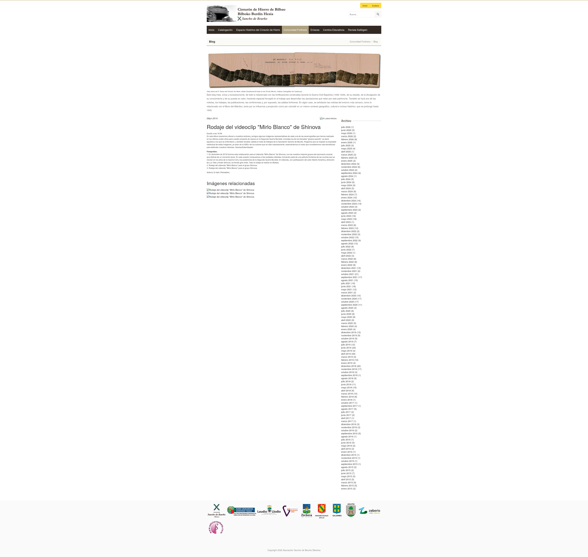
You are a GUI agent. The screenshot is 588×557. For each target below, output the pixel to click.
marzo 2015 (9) (348, 482)
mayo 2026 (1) (348, 133)
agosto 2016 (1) (349, 436)
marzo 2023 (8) (348, 225)
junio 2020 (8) (348, 313)
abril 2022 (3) (347, 255)
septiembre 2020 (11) (351, 304)
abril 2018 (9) (347, 390)
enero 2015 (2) (348, 488)
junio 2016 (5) (348, 442)
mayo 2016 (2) (348, 445)
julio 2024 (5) (347, 179)
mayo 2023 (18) (349, 218)
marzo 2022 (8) (348, 258)
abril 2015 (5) (347, 479)
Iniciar (365, 5)
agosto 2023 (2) (349, 212)
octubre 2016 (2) (349, 430)
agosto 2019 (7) (349, 341)
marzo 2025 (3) (348, 154)
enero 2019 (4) (348, 362)
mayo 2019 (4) (348, 350)
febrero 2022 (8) (349, 261)
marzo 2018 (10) (349, 393)
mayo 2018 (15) (349, 387)
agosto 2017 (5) (349, 408)
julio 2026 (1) (347, 127)
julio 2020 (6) (347, 310)
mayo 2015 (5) (348, 476)
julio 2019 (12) (348, 344)
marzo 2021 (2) (348, 292)
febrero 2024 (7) (349, 194)
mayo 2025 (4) (348, 148)
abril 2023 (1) (347, 222)
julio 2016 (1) (347, 439)
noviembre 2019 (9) (350, 335)
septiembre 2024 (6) (351, 172)
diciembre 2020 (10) (351, 295)
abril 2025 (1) (347, 151)
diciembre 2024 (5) (350, 163)
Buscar (378, 14)
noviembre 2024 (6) (350, 166)
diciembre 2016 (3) (350, 424)
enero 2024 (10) (349, 197)
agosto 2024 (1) (349, 176)
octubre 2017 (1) (349, 402)
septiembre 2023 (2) (351, 209)
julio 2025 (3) (347, 145)
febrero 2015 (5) (349, 485)
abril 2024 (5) (347, 188)
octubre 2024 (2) (349, 169)
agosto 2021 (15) (349, 280)
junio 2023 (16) (348, 215)
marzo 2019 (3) (348, 356)
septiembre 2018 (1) (351, 375)
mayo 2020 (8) (348, 316)
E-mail (216, 172)
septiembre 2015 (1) (351, 464)
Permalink (225, 172)
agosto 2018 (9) (349, 378)
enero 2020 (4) (348, 329)
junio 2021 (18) (348, 286)
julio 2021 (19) (348, 283)
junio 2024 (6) (348, 182)
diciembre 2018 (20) (351, 366)
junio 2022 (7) (348, 249)
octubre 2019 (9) (349, 338)
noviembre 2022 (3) (350, 234)
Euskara (375, 5)
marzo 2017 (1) (348, 421)
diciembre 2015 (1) (350, 454)
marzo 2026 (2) (348, 136)
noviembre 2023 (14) (351, 203)
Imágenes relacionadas (231, 183)
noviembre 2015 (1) (350, 457)
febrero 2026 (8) (349, 139)
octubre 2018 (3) (349, 372)
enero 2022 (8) (348, 264)
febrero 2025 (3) (349, 157)
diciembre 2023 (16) (351, 200)
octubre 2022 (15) (350, 237)
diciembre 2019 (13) (351, 332)
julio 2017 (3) (347, 411)
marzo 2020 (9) (348, 323)
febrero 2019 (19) (349, 359)
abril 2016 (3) (347, 448)
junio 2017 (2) (348, 415)
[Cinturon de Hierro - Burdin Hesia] (249, 13)
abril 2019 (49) (348, 353)
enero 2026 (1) (348, 142)
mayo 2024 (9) (348, 185)
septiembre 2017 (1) (351, 405)
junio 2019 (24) (348, 347)
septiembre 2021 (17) (351, 277)
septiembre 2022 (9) (351, 240)
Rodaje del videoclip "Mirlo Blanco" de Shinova (264, 127)
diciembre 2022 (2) (350, 231)
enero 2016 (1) (348, 451)
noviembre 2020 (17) (351, 298)
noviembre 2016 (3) (350, 427)
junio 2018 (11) (348, 384)
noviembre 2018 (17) (351, 369)
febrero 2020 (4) (349, 326)
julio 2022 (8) (347, 246)
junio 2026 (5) (348, 130)
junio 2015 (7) (348, 473)
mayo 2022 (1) (348, 252)
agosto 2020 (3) (349, 307)
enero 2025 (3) (348, 160)
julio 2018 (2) (347, 381)
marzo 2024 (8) (348, 191)
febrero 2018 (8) (349, 396)
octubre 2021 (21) (350, 274)
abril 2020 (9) (347, 320)
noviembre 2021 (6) (350, 271)
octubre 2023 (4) (349, 206)
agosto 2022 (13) (349, 243)
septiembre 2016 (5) (351, 433)
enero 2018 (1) (348, 399)
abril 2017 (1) (347, 418)
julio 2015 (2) (347, 470)
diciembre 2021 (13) (351, 267)
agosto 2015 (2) (349, 467)
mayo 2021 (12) (349, 289)
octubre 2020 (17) (350, 301)
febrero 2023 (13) (349, 228)
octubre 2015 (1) (349, 460)
